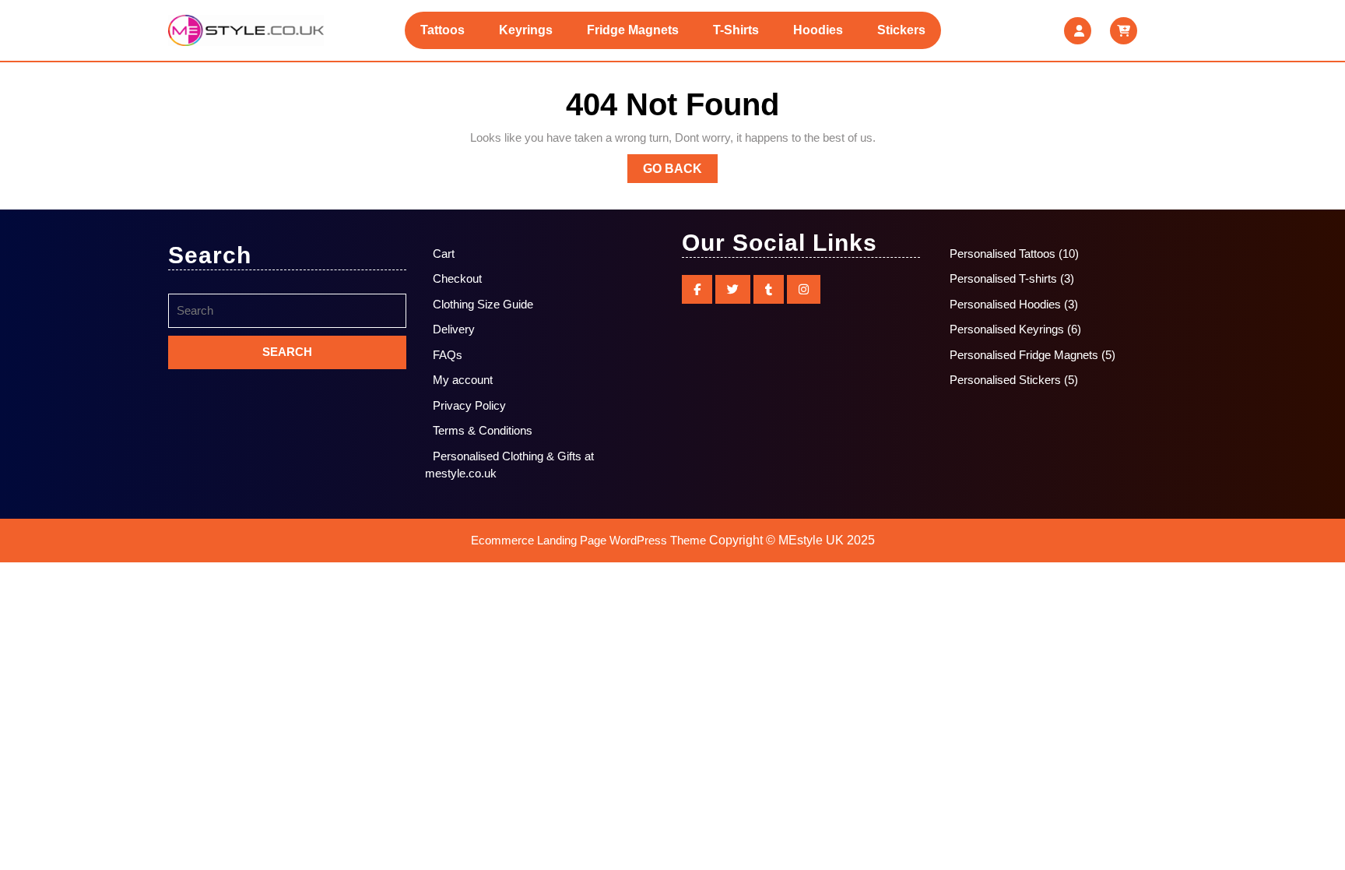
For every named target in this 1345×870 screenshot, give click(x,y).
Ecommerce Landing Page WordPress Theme (588, 540)
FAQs (447, 354)
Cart (444, 253)
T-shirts (736, 30)
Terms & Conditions (482, 430)
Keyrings (526, 30)
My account (463, 379)
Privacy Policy (469, 405)
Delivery (454, 329)
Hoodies (818, 30)
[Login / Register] (1077, 30)
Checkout (457, 278)
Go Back (680, 172)
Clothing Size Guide (483, 304)
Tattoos (442, 30)
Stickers (901, 30)
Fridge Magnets (633, 30)
